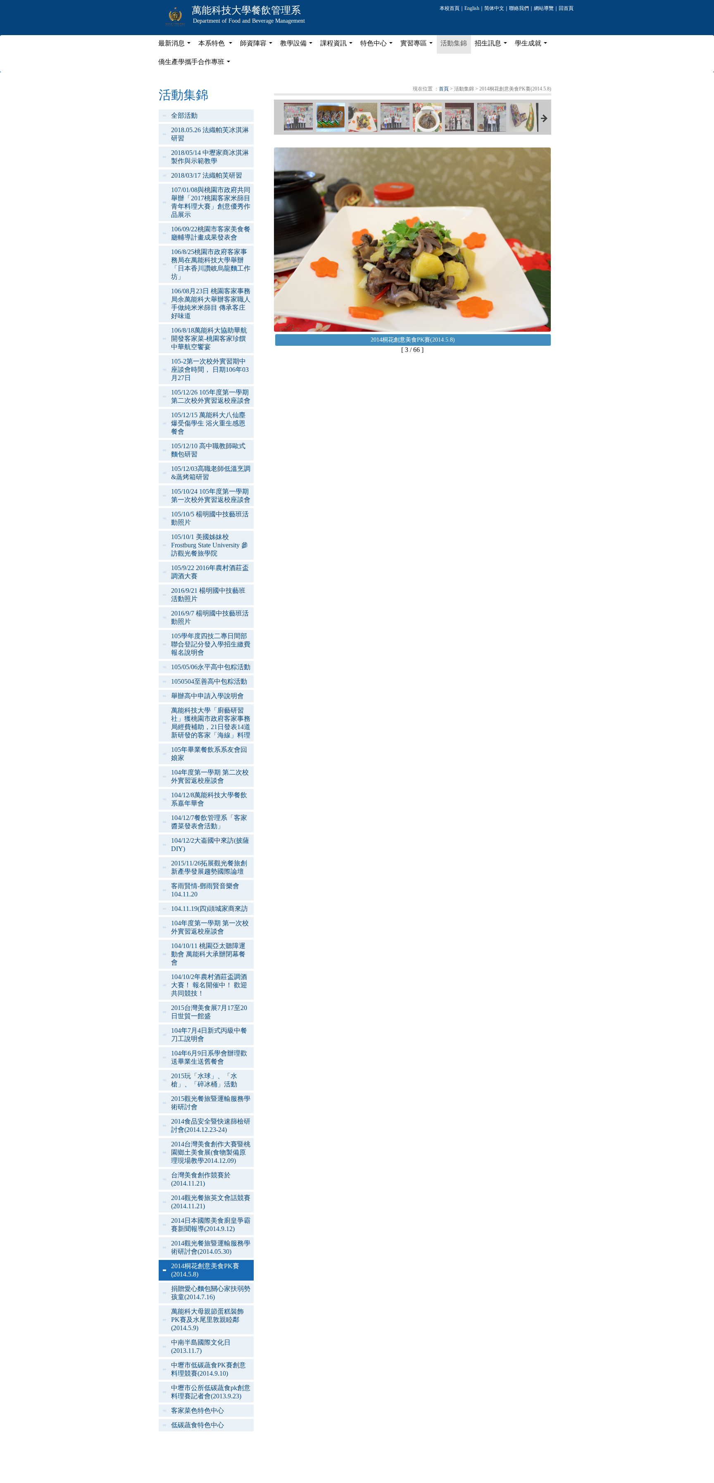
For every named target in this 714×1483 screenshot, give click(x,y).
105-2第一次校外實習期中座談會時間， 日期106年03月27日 (210, 369)
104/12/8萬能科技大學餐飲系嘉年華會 (209, 799)
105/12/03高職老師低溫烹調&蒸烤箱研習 (210, 472)
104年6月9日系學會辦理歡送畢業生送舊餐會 (209, 1057)
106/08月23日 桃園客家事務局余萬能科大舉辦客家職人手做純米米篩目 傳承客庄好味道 (210, 303)
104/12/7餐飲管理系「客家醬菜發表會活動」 (209, 821)
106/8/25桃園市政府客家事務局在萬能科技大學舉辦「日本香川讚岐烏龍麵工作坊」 (210, 264)
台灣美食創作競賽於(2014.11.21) (201, 1179)
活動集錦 (453, 43)
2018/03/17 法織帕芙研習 (206, 175)
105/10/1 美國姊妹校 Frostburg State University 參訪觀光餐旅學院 (209, 545)
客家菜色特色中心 (197, 1410)
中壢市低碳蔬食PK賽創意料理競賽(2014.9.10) (208, 1369)
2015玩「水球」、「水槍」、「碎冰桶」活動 (204, 1080)
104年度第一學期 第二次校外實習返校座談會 (210, 776)
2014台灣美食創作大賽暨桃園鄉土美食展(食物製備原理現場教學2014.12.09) (210, 1152)
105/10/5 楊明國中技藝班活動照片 (210, 518)
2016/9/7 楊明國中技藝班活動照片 (210, 617)
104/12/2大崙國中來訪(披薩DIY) (210, 844)
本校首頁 (449, 8)
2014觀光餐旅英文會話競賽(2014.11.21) (210, 1202)
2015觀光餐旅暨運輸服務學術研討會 (210, 1102)
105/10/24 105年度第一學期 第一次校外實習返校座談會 (210, 495)
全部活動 (184, 115)
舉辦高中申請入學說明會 (207, 695)
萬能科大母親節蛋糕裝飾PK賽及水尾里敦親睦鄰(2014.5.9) (207, 1319)
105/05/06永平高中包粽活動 (210, 666)
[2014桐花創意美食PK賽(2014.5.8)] (298, 117)
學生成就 (532, 45)
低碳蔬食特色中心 (197, 1424)
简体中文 (494, 8)
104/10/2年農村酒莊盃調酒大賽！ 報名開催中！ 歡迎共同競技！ (209, 985)
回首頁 (566, 8)
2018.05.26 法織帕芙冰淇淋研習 (210, 134)
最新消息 (176, 45)
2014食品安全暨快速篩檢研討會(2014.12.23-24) (210, 1125)
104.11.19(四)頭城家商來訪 (209, 908)
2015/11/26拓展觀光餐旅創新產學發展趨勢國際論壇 (209, 867)
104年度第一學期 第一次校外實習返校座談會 (210, 927)
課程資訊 (338, 45)
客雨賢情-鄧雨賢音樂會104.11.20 (205, 890)
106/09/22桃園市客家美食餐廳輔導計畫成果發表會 (210, 233)
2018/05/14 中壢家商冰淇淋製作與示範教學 (210, 156)
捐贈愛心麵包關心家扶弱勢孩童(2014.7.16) (210, 1292)
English (471, 8)
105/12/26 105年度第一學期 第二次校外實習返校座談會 (210, 396)
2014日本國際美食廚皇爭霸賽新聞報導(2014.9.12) (210, 1224)
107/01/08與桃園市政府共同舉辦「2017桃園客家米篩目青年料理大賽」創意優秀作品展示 (210, 202)
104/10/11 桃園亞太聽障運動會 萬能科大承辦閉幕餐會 (208, 954)
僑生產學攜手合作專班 (195, 64)
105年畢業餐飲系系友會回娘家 (209, 753)
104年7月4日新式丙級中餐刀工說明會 (209, 1034)
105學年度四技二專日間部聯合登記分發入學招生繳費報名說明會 (210, 644)
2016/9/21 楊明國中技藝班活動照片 (208, 594)
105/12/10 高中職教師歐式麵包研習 (208, 450)
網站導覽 (544, 8)
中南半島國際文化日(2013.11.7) (201, 1346)
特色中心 (378, 45)
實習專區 (418, 45)
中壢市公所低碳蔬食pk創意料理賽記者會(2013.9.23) (210, 1392)
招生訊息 (492, 45)
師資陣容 (258, 45)
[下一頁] (544, 118)
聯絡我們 (519, 8)
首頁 (444, 89)
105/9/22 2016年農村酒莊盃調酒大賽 (210, 572)
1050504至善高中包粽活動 (209, 681)
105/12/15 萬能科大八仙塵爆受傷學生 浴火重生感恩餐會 (208, 423)
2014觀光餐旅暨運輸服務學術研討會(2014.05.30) (210, 1247)
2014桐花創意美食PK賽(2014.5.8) (205, 1270)
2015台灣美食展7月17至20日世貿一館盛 (209, 1012)
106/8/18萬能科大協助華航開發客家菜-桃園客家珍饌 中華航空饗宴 (209, 338)
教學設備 (298, 45)
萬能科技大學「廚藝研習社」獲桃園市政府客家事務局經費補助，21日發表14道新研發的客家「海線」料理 (210, 723)
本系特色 (217, 45)
